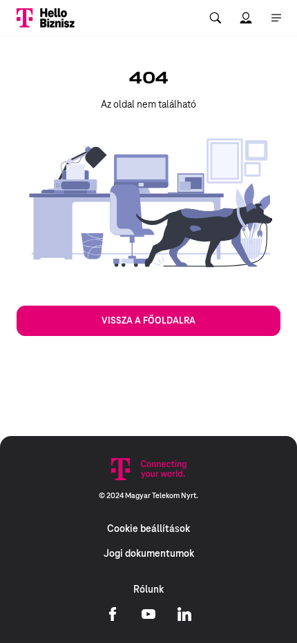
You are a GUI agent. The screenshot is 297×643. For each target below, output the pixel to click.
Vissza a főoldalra (148, 320)
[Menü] (276, 18)
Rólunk (148, 589)
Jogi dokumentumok (149, 553)
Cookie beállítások (148, 528)
